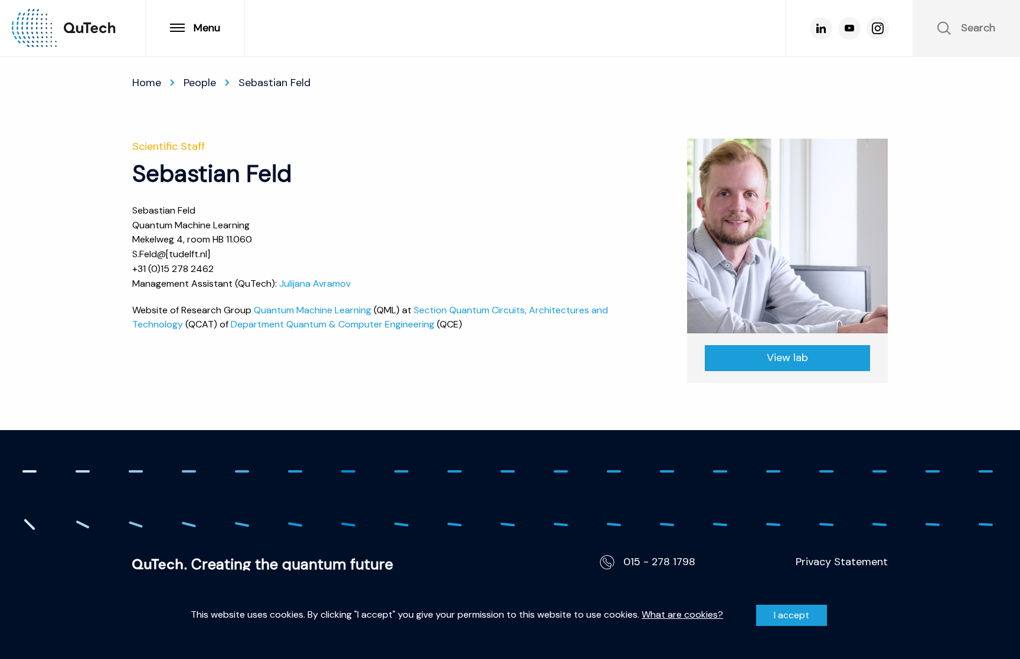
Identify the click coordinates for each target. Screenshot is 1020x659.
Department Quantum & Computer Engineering (332, 324)
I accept (791, 615)
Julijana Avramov (315, 283)
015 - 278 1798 (659, 562)
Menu (207, 28)
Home (146, 83)
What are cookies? (682, 615)
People (200, 83)
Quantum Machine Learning (312, 310)
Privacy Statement (842, 562)
